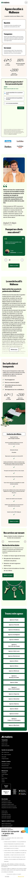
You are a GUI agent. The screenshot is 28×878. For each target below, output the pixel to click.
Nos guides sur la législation (7, 802)
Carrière (3, 781)
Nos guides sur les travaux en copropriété (9, 807)
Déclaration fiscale (5, 765)
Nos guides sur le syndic (6, 801)
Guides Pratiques (5, 774)
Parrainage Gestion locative (7, 768)
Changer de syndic (5, 758)
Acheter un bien (4, 742)
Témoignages (4, 772)
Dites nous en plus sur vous (11, 88)
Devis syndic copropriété (6, 818)
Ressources (5, 771)
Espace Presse (4, 778)
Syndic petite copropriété (6, 816)
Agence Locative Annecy (6, 823)
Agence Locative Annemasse (7, 825)
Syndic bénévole (5, 812)
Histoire (3, 780)
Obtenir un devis (14, 265)
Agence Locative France (8, 821)
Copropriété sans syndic (6, 814)
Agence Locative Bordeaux (7, 826)
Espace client (6, 786)
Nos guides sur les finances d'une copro (9, 806)
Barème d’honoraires (5, 745)
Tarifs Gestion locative (6, 764)
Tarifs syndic (4, 757)
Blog (2, 776)
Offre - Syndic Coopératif (6, 754)
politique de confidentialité (13, 134)
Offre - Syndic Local (5, 752)
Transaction (5, 740)
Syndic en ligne (4, 811)
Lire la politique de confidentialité (7, 871)
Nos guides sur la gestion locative (8, 804)
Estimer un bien (4, 744)
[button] (26, 2)
